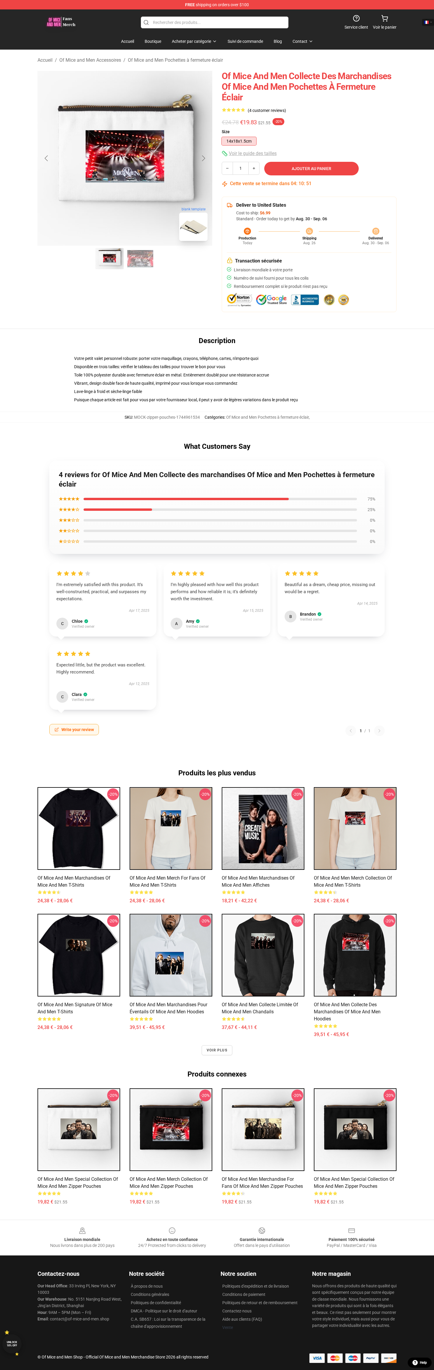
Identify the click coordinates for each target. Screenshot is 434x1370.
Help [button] (423, 1363)
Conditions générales (150, 1294)
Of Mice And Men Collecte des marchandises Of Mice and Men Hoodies (347, 1012)
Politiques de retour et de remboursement (260, 1302)
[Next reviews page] (379, 730)
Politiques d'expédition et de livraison (255, 1286)
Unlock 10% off (12, 1344)
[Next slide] (203, 158)
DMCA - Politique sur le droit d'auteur (164, 1311)
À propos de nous (147, 1286)
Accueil (45, 60)
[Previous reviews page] (350, 730)
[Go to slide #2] (140, 258)
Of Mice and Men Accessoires (90, 60)
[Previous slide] (46, 158)
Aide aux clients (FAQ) (242, 1319)
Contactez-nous (237, 1311)
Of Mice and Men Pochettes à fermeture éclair (175, 60)
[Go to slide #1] (109, 258)
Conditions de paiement (243, 1294)
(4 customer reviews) (267, 110)
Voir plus (217, 1050)
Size (226, 131)
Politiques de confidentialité (156, 1302)
